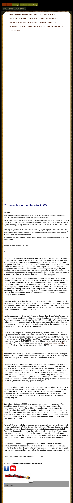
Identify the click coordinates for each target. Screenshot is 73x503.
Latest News (23, 5)
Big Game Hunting (16, 22)
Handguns (24, 18)
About (9, 4)
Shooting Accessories (54, 26)
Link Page (16, 5)
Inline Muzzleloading (37, 18)
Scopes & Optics (35, 14)
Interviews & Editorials (18, 26)
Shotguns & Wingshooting (19, 14)
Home (4, 4)
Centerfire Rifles (48, 14)
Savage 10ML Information (36, 26)
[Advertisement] (36, 99)
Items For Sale (15, 30)
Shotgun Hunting (52, 18)
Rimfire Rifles (14, 18)
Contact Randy (33, 5)
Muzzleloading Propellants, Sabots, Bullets (39, 22)
